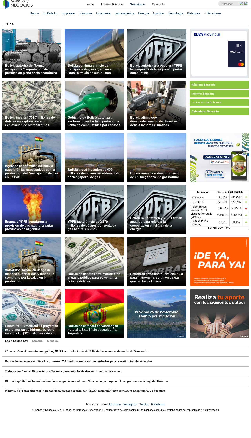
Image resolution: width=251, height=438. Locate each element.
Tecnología (175, 13)
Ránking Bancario (204, 84)
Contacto (158, 4)
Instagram (130, 404)
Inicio (90, 4)
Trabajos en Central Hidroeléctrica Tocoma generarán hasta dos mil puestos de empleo (63, 371)
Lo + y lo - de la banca (206, 102)
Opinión (158, 13)
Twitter (144, 404)
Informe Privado (112, 4)
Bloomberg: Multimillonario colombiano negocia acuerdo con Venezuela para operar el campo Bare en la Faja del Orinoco (86, 381)
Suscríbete (137, 4)
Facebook (158, 404)
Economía (103, 13)
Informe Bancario (203, 93)
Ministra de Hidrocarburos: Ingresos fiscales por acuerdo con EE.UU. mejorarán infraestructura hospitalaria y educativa (85, 390)
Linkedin (115, 404)
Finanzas (85, 13)
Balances (193, 13)
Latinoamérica (124, 13)
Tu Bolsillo (50, 13)
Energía (143, 13)
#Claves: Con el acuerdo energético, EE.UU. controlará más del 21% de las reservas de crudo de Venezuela (76, 351)
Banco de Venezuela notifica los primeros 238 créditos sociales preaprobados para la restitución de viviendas (78, 361)
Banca (34, 13)
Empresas (68, 13)
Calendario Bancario (205, 111)
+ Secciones (212, 13)
